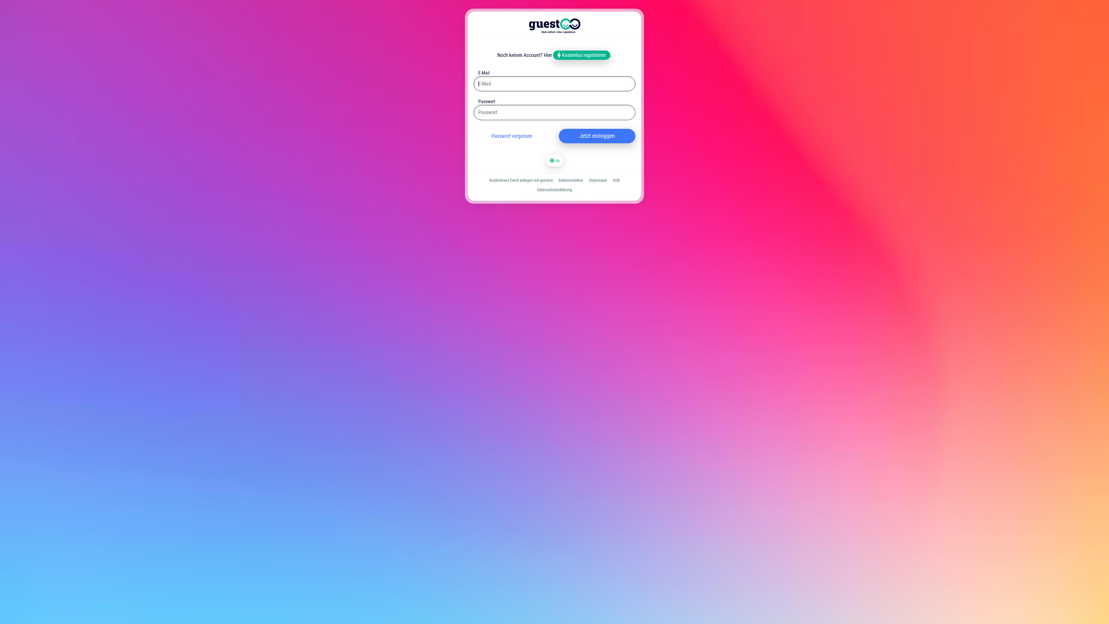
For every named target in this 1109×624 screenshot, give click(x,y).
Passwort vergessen (512, 136)
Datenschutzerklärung (554, 189)
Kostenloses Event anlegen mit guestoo (521, 180)
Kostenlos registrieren (583, 55)
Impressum (598, 180)
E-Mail (484, 73)
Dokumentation (571, 180)
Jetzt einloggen (597, 135)
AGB (616, 180)
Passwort (486, 102)
